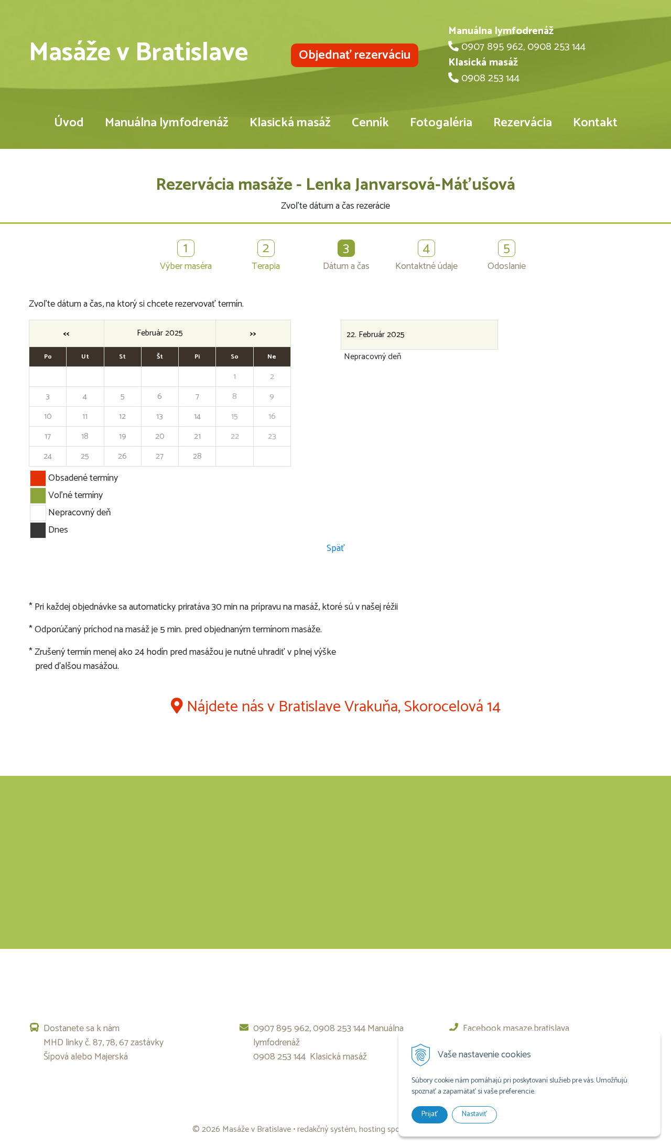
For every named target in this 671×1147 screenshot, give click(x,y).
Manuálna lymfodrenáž (167, 123)
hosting (372, 1129)
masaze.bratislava (536, 1028)
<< (66, 334)
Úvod (69, 123)
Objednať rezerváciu (354, 55)
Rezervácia (522, 123)
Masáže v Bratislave (138, 52)
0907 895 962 (492, 47)
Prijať (429, 1114)
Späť (336, 548)
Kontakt (595, 123)
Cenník (370, 123)
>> (253, 334)
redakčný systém (326, 1129)
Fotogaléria (441, 123)
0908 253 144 (556, 47)
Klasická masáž (290, 123)
